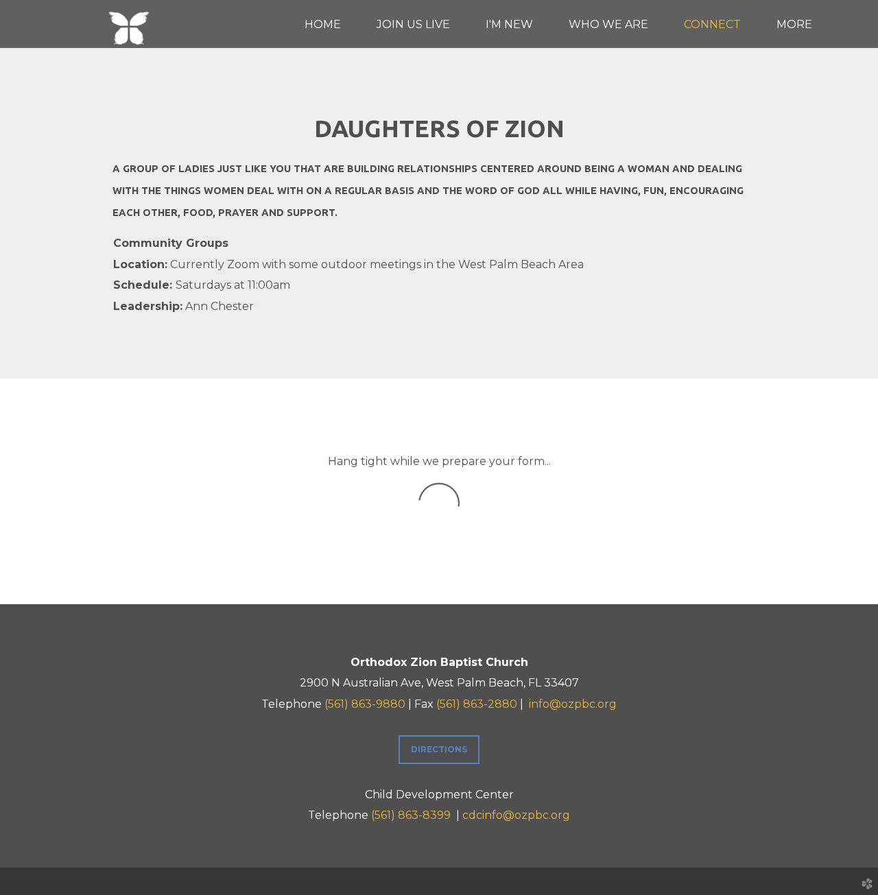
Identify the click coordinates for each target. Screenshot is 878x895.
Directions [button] (439, 749)
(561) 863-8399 (411, 815)
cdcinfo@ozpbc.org (516, 815)
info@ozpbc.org (573, 704)
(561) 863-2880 (476, 704)
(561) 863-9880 (364, 704)
